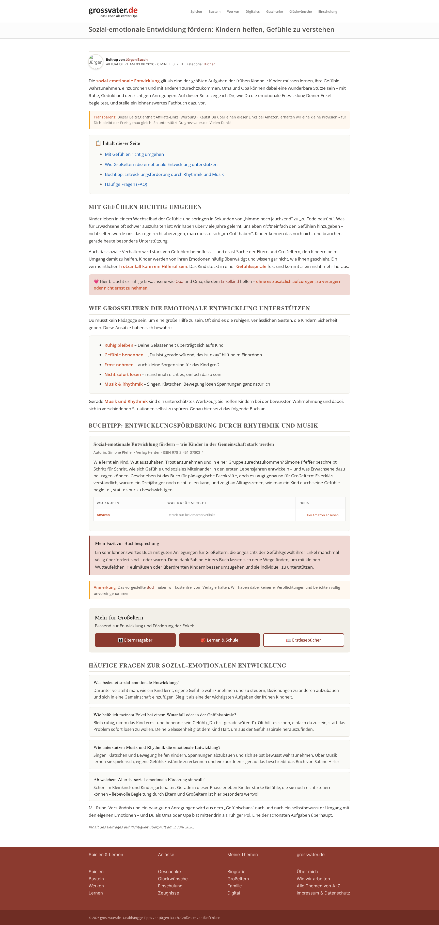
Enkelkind (230, 281)
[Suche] (345, 11)
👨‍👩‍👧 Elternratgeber (135, 640)
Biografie (236, 871)
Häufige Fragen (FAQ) (126, 184)
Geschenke (169, 871)
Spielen (96, 871)
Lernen (96, 893)
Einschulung (170, 885)
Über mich (307, 871)
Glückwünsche (173, 878)
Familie (234, 885)
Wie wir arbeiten (313, 878)
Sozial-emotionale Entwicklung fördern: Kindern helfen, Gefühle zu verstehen (212, 29)
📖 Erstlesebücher (303, 640)
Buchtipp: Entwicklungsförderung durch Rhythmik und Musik (164, 174)
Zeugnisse (168, 893)
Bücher (209, 64)
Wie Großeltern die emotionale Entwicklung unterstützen (161, 164)
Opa (179, 281)
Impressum (308, 893)
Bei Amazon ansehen (323, 515)
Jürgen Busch (137, 59)
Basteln (96, 878)
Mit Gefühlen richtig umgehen (134, 154)
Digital (233, 893)
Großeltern (238, 878)
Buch (151, 587)
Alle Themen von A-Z (318, 885)
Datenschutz (337, 893)
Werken (96, 885)
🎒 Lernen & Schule (219, 640)
